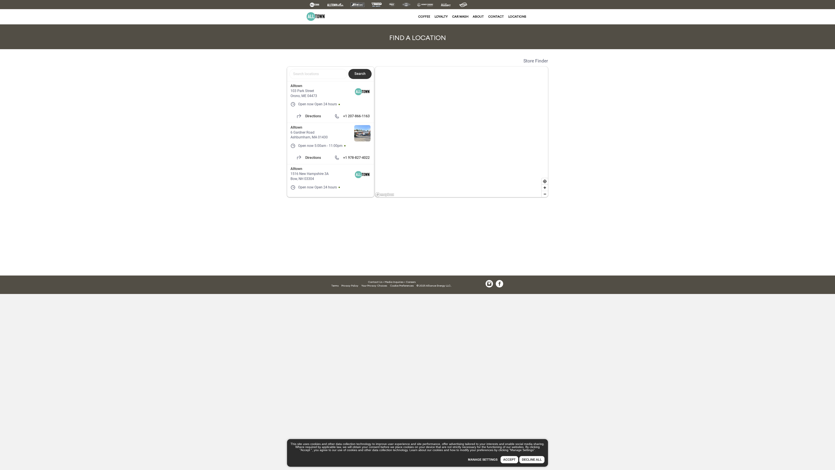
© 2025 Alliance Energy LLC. (433, 285)
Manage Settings (483, 459)
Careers (411, 282)
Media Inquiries (394, 282)
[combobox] (318, 74)
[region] (461, 132)
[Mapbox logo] (384, 194)
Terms (335, 285)
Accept (509, 459)
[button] (402, 285)
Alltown (296, 86)
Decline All (532, 459)
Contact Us (375, 282)
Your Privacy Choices (374, 285)
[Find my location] (545, 181)
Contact (496, 16)
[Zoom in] (545, 188)
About (478, 16)
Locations (517, 16)
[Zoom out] (545, 194)
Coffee (424, 16)
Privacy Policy (349, 285)
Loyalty (441, 16)
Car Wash (460, 16)
